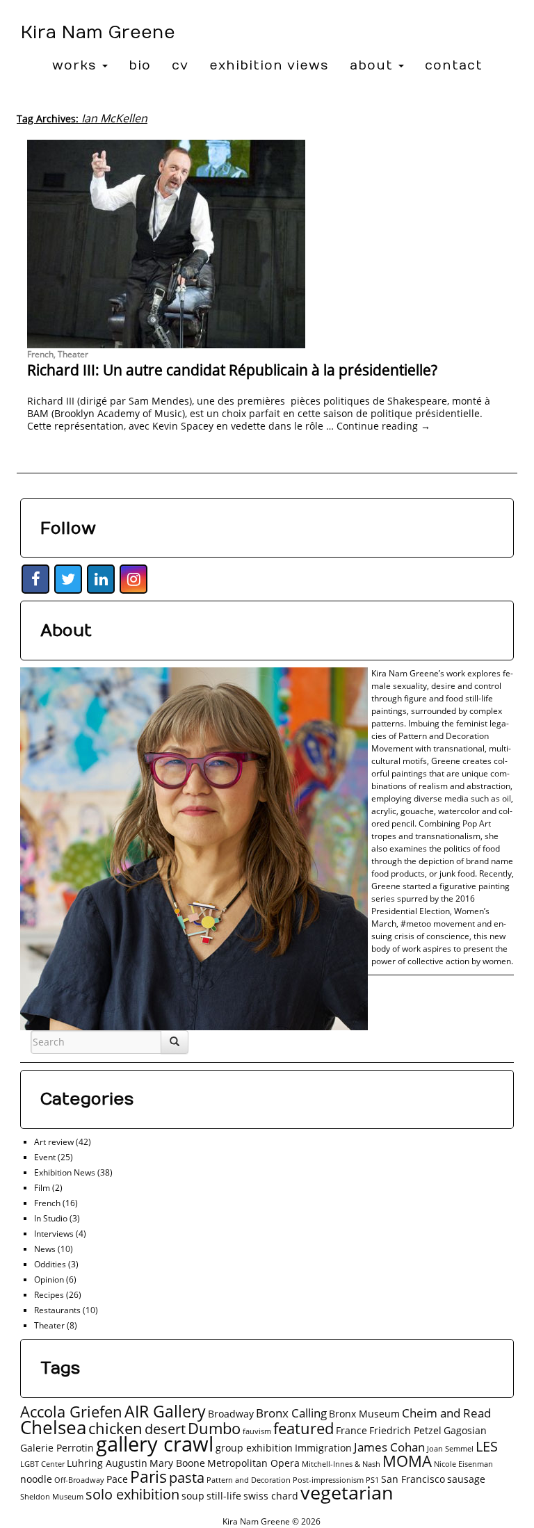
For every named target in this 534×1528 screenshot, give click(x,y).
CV (180, 65)
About (373, 65)
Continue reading (383, 425)
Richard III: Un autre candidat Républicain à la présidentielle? (232, 370)
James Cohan (389, 1447)
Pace (117, 1479)
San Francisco (413, 1479)
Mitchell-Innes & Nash (341, 1464)
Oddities (50, 1264)
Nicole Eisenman (463, 1464)
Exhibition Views (269, 65)
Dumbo (214, 1428)
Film (42, 1188)
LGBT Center (42, 1464)
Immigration (323, 1447)
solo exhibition (132, 1494)
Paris (148, 1476)
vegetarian (347, 1492)
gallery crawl (154, 1444)
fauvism (257, 1431)
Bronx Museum (364, 1413)
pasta (186, 1477)
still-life (224, 1495)
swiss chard (270, 1495)
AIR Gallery (165, 1411)
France (351, 1430)
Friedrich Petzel (405, 1430)
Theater (73, 354)
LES (487, 1446)
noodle (36, 1479)
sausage (466, 1479)
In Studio (50, 1218)
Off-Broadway (79, 1480)
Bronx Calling (291, 1413)
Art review (54, 1142)
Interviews (54, 1234)
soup (192, 1495)
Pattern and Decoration (249, 1480)
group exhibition (254, 1447)
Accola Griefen (71, 1411)
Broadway (231, 1413)
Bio (140, 65)
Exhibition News (64, 1172)
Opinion (49, 1279)
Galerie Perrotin (57, 1447)
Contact (454, 65)
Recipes (49, 1295)
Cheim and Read (446, 1413)
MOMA (407, 1461)
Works (76, 65)
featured (303, 1428)
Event (45, 1157)
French (40, 354)
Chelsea (53, 1427)
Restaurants (57, 1310)
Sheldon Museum (51, 1497)
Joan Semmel (450, 1449)
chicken (115, 1428)
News (45, 1249)
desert (165, 1429)
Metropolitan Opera (253, 1463)
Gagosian (465, 1430)
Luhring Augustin (107, 1463)
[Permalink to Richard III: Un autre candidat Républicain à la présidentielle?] (267, 244)
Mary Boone (177, 1463)
